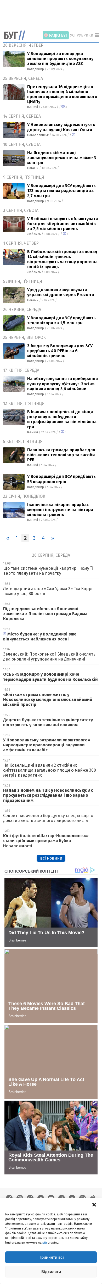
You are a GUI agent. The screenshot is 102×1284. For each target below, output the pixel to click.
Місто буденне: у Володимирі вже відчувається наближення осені (40, 636)
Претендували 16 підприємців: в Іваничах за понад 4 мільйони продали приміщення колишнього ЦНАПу (62, 94)
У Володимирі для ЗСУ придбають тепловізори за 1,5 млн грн (61, 320)
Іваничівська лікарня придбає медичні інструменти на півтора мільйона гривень (60, 509)
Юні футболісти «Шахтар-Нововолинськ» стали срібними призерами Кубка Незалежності (46, 840)
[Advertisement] (52, 16)
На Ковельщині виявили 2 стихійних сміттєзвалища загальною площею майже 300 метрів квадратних (49, 770)
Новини (32, 168)
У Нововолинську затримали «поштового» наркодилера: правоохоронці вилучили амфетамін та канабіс (46, 744)
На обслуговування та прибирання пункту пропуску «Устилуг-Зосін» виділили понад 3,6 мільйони (62, 383)
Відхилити (51, 1271)
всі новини (51, 858)
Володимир (35, 69)
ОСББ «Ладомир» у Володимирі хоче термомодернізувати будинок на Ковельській (50, 677)
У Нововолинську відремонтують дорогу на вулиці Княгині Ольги (61, 127)
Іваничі (32, 107)
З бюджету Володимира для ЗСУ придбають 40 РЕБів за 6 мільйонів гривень (60, 350)
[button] (94, 1204)
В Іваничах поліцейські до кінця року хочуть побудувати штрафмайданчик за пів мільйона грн (62, 419)
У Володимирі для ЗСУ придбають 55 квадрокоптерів (61, 479)
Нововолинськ (38, 135)
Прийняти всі (51, 1257)
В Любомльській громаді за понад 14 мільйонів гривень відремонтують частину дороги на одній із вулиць (62, 259)
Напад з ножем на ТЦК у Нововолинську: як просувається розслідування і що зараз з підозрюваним (48, 795)
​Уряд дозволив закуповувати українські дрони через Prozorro (60, 292)
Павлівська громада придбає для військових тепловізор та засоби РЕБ (61, 454)
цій (44, 1242)
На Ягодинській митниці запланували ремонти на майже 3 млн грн (61, 157)
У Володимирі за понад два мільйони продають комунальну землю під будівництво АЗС (60, 58)
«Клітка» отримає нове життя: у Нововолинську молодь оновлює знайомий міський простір (47, 699)
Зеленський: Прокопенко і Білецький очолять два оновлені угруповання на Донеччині (49, 657)
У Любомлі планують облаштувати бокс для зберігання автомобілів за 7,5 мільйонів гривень (62, 223)
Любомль (34, 234)
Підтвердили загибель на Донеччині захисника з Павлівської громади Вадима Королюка (45, 613)
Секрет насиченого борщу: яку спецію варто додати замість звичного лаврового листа (48, 818)
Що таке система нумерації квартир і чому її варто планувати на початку (48, 571)
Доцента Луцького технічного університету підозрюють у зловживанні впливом (48, 722)
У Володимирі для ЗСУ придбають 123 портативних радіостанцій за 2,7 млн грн (61, 190)
